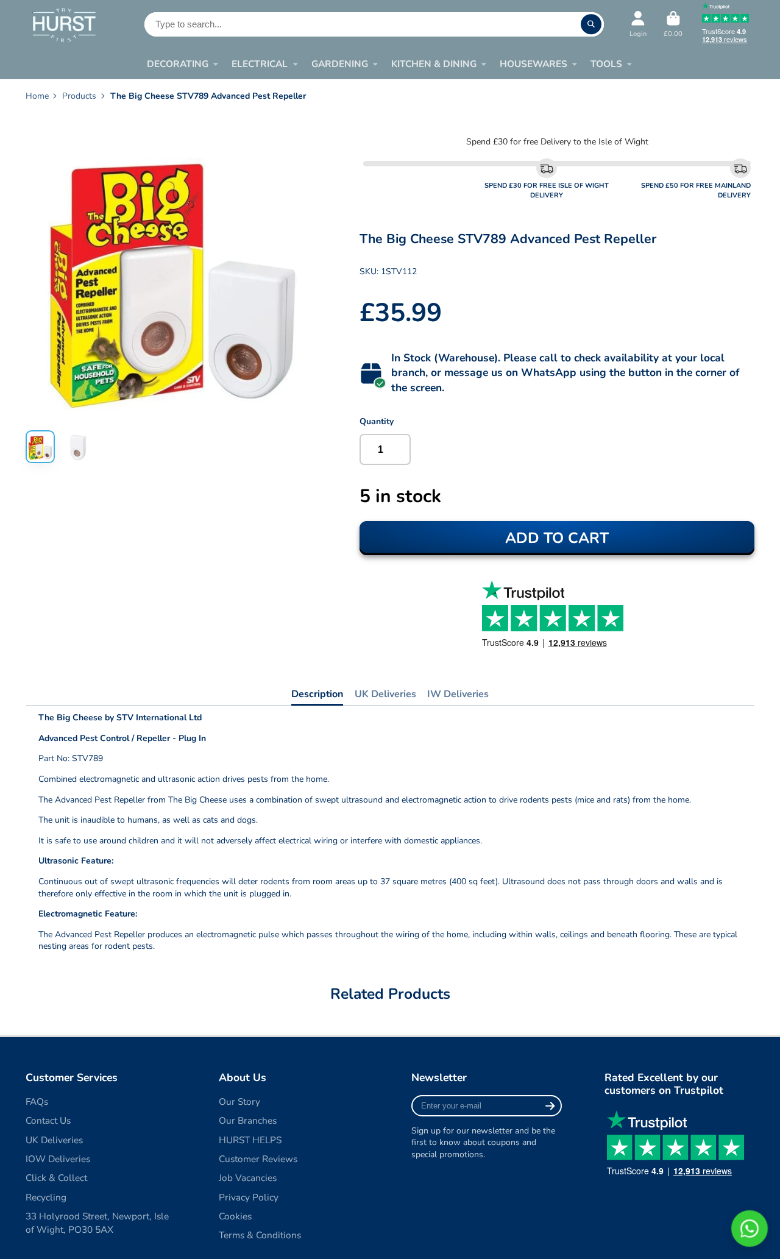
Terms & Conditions (260, 1235)
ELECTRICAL (260, 63)
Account (638, 24)
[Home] (64, 24)
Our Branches (248, 1120)
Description (317, 694)
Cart (673, 24)
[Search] (591, 24)
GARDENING (339, 63)
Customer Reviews (258, 1158)
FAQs (37, 1101)
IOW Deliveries (58, 1158)
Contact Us (48, 1120)
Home (37, 96)
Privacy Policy (248, 1197)
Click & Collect (56, 1177)
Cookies (235, 1216)
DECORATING (177, 63)
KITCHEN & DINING (434, 63)
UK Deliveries (385, 694)
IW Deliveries (458, 694)
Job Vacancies (248, 1177)
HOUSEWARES (533, 63)
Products (79, 96)
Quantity (377, 421)
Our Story (239, 1101)
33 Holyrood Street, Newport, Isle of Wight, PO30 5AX (97, 1223)
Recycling (46, 1197)
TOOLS (606, 63)
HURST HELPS (250, 1139)
